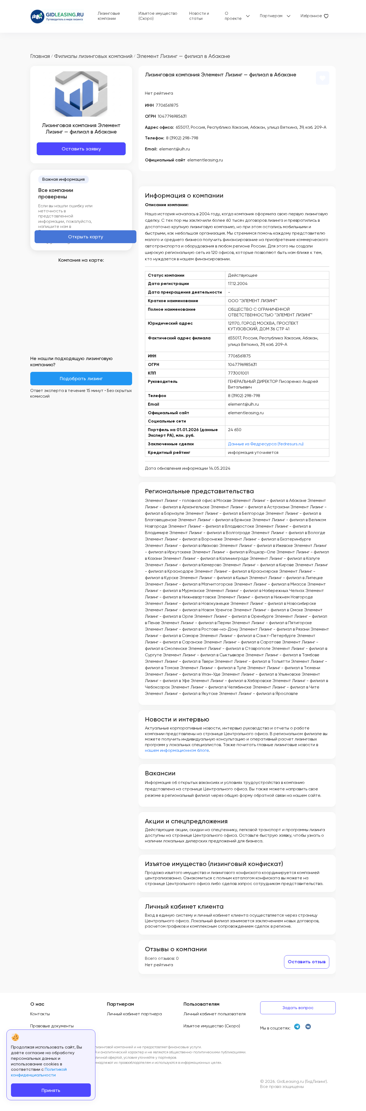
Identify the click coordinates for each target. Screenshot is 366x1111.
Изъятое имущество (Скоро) (158, 16)
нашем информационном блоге (177, 750)
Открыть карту (85, 236)
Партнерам (271, 15)
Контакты (40, 1013)
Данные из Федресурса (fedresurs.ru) (266, 443)
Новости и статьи (199, 16)
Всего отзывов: (160, 958)
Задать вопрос (297, 1007)
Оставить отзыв (307, 962)
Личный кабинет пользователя (215, 1013)
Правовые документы (52, 1025)
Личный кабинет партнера (134, 1013)
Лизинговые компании (109, 16)
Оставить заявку (81, 148)
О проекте (233, 16)
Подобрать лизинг (81, 378)
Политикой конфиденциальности (39, 1072)
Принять (51, 1090)
